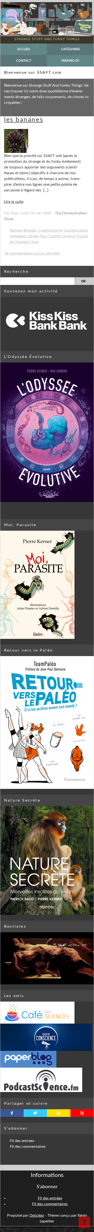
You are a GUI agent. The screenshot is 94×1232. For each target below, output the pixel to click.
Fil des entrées (22, 1141)
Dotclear (36, 1215)
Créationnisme (50, 230)
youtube (82, 1113)
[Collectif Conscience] (47, 1037)
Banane (16, 230)
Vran (35, 242)
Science (69, 236)
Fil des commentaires (28, 1146)
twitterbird (35, 1113)
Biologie (30, 230)
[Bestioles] (47, 958)
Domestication (75, 230)
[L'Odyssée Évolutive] (47, 432)
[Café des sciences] (47, 1013)
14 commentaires (18, 253)
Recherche (16, 271)
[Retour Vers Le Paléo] (47, 722)
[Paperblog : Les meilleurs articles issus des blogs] (47, 1059)
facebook (12, 1113)
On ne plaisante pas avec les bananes (46, 116)
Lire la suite (13, 202)
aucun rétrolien (47, 253)
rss (58, 1113)
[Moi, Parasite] (47, 585)
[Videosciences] (47, 1080)
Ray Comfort (51, 236)
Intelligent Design (24, 236)
